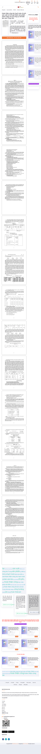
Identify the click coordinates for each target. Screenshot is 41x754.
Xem (16, 636)
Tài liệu (17, 682)
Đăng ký (35, 3)
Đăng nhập (37, 3)
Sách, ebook (29, 682)
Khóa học (15, 684)
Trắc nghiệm (23, 682)
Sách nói (34, 682)
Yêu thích (32, 3)
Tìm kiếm (12, 682)
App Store (5, 731)
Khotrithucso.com (15, 743)
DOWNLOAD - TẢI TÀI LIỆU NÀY (14, 37)
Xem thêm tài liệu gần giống (34, 83)
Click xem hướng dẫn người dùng (8, 604)
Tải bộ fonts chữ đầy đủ (21, 613)
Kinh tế (15, 9)
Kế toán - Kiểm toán (20, 9)
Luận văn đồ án (9, 9)
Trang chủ (3, 9)
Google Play (12, 731)
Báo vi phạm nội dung (34, 612)
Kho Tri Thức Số (25, 743)
